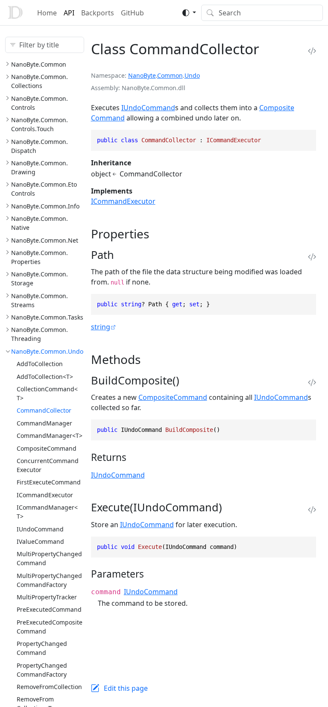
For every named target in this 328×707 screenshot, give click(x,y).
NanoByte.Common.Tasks (47, 317)
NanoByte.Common (38, 64)
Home (47, 13)
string (100, 326)
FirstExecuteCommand (49, 482)
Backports (97, 13)
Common (170, 75)
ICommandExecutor (45, 495)
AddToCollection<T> (45, 377)
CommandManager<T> (49, 435)
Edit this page (126, 688)
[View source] (312, 51)
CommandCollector (44, 410)
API (69, 13)
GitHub (132, 13)
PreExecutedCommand (49, 609)
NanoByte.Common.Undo (47, 351)
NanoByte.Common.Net (44, 240)
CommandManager (44, 423)
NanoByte (142, 75)
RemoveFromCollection (49, 687)
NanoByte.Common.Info (45, 206)
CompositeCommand (46, 448)
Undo (192, 75)
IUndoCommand (40, 529)
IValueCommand (40, 541)
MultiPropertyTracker (47, 597)
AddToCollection (40, 364)
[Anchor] (157, 234)
